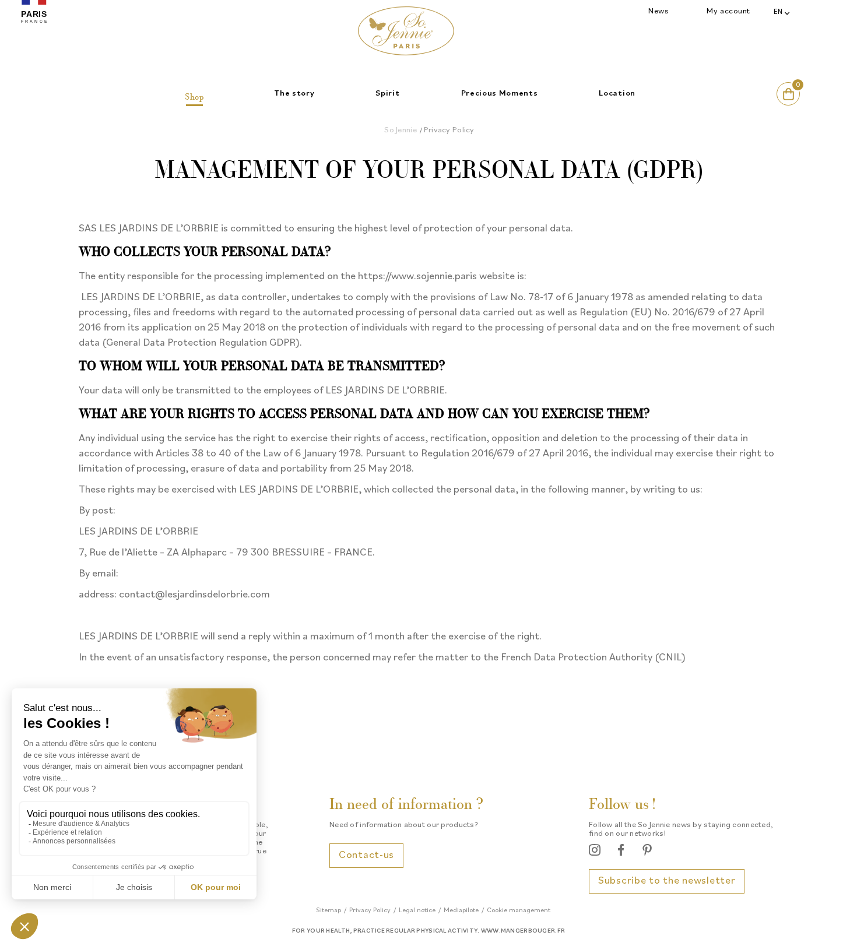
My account (728, 11)
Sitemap (328, 910)
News (658, 11)
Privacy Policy (370, 910)
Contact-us (366, 855)
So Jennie (400, 130)
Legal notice (417, 910)
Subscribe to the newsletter (666, 881)
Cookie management (518, 910)
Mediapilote (461, 910)
